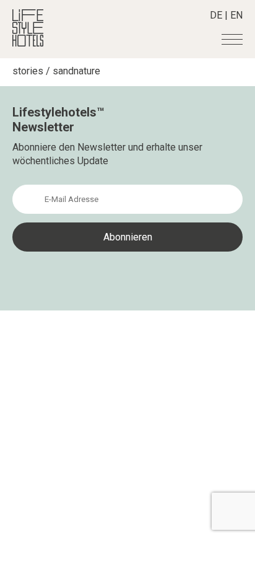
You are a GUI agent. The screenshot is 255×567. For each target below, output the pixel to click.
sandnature (76, 71)
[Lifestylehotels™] (27, 43)
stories (27, 71)
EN (236, 15)
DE (216, 15)
